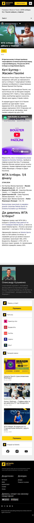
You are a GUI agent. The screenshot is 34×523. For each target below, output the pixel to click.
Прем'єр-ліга (12, 321)
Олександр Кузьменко (11, 23)
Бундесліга (12, 327)
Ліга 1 (10, 345)
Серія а (10, 339)
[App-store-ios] (10, 506)
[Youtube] (7, 506)
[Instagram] (4, 506)
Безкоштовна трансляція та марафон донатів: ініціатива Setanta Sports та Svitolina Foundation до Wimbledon (15, 206)
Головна (5, 10)
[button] (31, 18)
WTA (2, 54)
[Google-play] (12, 506)
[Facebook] (2, 506)
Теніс (17, 10)
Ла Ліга (10, 333)
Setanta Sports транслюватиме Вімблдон (16, 377)
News (12, 10)
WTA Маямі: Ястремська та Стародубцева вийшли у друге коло (16, 428)
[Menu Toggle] (30, 3)
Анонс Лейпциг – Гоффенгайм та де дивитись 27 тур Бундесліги (17, 402)
